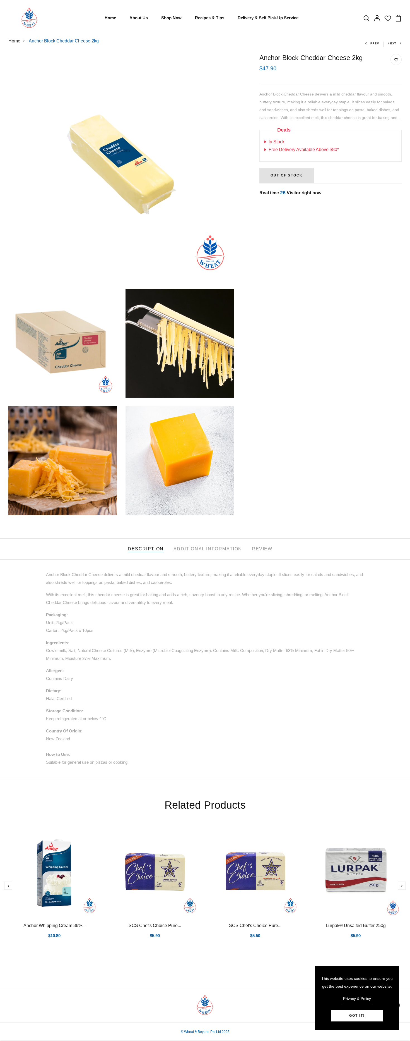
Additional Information (207, 548)
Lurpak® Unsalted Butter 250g (356, 925)
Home (110, 17)
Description (146, 548)
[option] (54, 890)
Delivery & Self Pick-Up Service (268, 17)
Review (262, 548)
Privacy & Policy (357, 998)
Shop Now (171, 17)
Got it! (357, 1016)
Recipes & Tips (209, 17)
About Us (138, 17)
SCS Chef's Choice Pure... (155, 925)
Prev (374, 43)
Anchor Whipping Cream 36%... (54, 925)
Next (392, 43)
